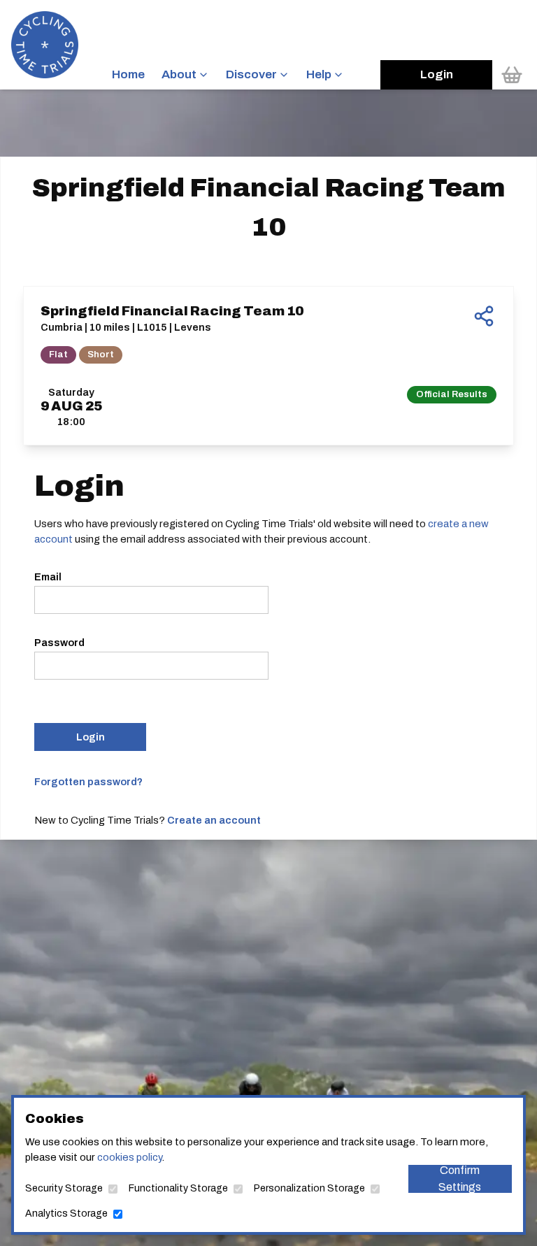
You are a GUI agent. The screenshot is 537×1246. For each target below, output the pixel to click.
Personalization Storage (309, 1188)
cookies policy (129, 1157)
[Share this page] (483, 316)
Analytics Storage (66, 1213)
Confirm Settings (459, 1179)
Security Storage (64, 1188)
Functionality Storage (178, 1188)
